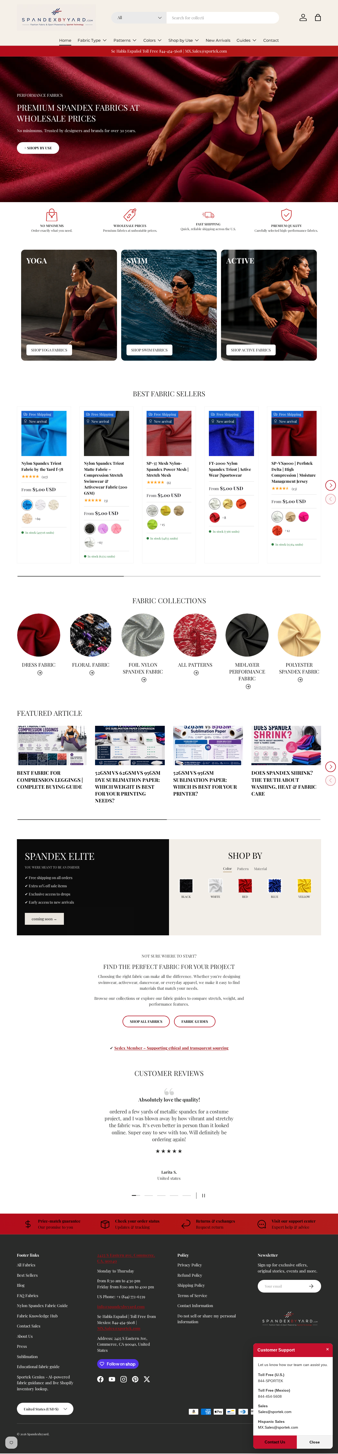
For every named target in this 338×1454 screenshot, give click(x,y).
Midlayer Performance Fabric (247, 671)
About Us (25, 1336)
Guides (243, 40)
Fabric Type (89, 40)
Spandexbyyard (38, 1434)
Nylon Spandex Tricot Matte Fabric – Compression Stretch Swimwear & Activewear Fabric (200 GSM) (105, 478)
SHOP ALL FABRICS (146, 1021)
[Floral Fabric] (90, 635)
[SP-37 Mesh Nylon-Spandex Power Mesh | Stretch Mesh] (169, 433)
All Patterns (195, 664)
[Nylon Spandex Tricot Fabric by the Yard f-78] (44, 433)
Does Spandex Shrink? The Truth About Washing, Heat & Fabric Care (283, 783)
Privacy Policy (189, 1264)
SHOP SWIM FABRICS (149, 349)
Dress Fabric (38, 664)
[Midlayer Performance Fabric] (247, 635)
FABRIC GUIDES (194, 1021)
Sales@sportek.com (275, 1412)
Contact (271, 40)
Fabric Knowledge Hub (37, 1315)
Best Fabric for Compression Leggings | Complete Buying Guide (50, 779)
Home (65, 40)
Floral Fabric (90, 664)
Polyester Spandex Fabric (299, 668)
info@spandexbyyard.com (121, 1306)
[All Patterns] (195, 635)
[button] (318, 17)
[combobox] (195, 18)
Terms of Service (192, 1295)
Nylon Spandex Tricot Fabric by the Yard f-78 (42, 466)
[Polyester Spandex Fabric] (299, 635)
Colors (149, 40)
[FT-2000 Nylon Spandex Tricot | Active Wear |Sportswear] (231, 433)
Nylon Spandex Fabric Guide (42, 1305)
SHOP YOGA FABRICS (49, 349)
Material (260, 868)
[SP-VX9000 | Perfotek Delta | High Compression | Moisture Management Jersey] (294, 433)
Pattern (243, 868)
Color (227, 868)
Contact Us (275, 1442)
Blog (21, 1285)
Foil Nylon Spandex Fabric (143, 668)
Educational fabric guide (38, 1366)
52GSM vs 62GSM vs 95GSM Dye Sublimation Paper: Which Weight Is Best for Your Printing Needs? (127, 786)
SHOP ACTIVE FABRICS (251, 349)
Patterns (122, 40)
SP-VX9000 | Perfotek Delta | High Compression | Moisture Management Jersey (293, 472)
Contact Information (195, 1305)
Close (314, 1442)
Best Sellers (27, 1275)
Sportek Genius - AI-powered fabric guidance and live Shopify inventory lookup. (45, 1382)
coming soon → (44, 918)
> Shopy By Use (38, 148)
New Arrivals (218, 40)
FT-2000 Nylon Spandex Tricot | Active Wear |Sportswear (230, 469)
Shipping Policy (191, 1285)
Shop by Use (180, 40)
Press (22, 1346)
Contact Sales (28, 1325)
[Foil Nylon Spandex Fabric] (143, 635)
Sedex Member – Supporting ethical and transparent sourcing (171, 1048)
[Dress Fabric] (38, 635)
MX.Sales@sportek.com (118, 1328)
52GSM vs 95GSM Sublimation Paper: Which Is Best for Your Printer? (205, 783)
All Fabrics (26, 1264)
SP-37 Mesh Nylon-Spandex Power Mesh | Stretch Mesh (168, 469)
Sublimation (27, 1356)
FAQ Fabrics (27, 1295)
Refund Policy (189, 1275)
